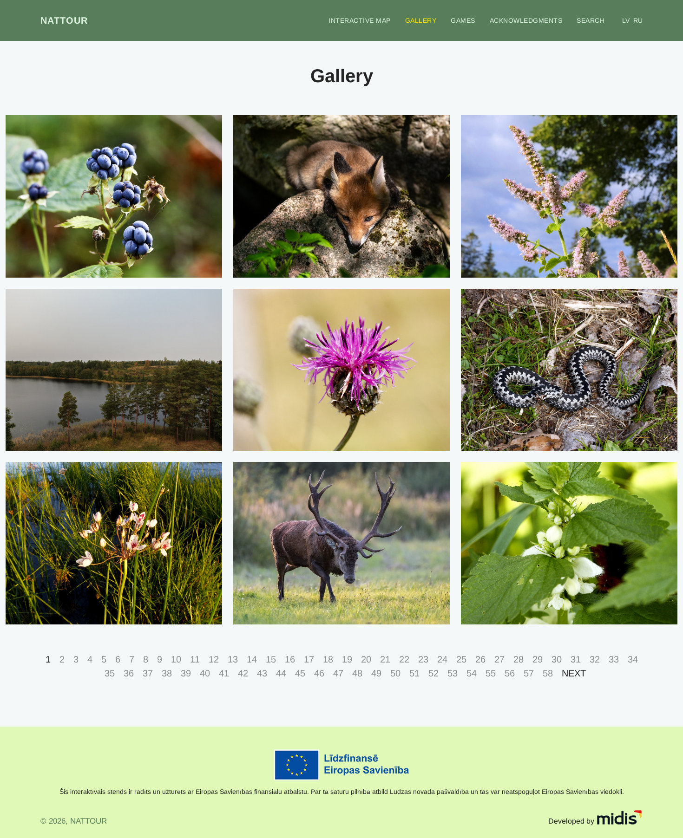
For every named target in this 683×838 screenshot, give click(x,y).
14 (252, 659)
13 (233, 659)
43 (262, 673)
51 (414, 673)
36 (129, 673)
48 (357, 673)
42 (243, 673)
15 (271, 659)
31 (576, 659)
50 (395, 673)
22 (404, 659)
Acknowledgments (526, 20)
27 (499, 659)
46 (319, 673)
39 (186, 673)
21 (385, 659)
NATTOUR (64, 20)
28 (518, 659)
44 (281, 673)
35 (110, 673)
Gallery (421, 20)
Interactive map (359, 20)
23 (423, 659)
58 (548, 673)
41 (224, 673)
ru (638, 20)
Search (590, 20)
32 (595, 659)
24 (442, 659)
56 (510, 673)
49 (376, 673)
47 (338, 673)
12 (214, 659)
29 (537, 659)
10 (176, 659)
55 (491, 673)
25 (461, 659)
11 (195, 659)
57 (529, 673)
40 (205, 673)
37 (148, 673)
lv (626, 20)
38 (167, 673)
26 (480, 659)
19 (347, 659)
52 (433, 673)
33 (614, 659)
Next (574, 673)
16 (290, 659)
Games (463, 20)
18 (328, 659)
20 (366, 659)
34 (633, 659)
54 (471, 673)
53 (452, 673)
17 (309, 659)
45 (300, 673)
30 (557, 659)
